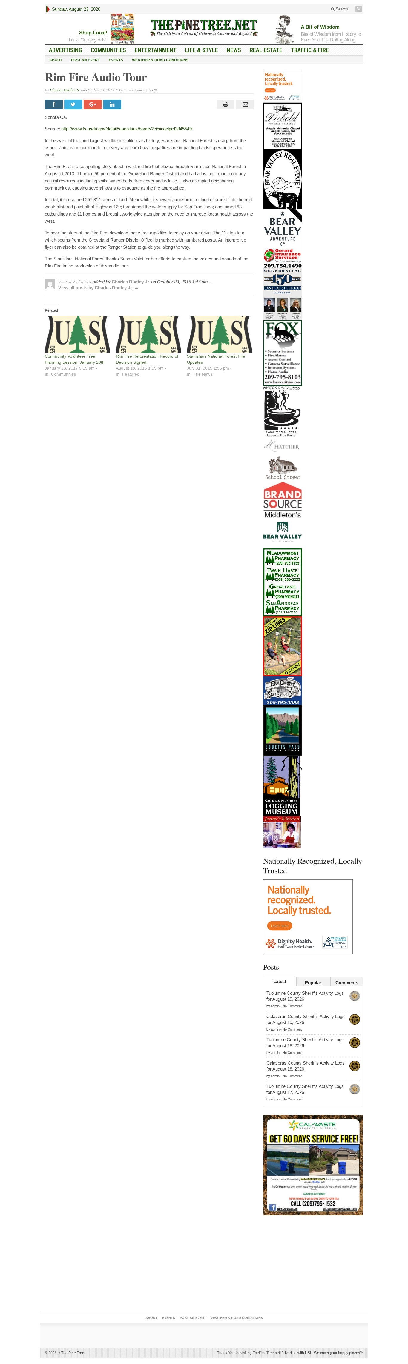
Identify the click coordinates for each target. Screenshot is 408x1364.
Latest (279, 981)
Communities (108, 50)
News (234, 50)
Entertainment (156, 50)
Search (341, 9)
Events (116, 60)
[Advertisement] (313, 1265)
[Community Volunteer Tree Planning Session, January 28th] (77, 334)
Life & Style (201, 50)
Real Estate (266, 50)
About (55, 60)
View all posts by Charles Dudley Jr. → (98, 287)
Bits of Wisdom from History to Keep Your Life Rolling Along (331, 37)
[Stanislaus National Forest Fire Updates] (219, 334)
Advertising (65, 50)
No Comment (292, 1006)
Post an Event (85, 60)
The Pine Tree (71, 1353)
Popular (313, 982)
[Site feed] (359, 9)
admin (275, 1006)
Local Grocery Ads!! (88, 40)
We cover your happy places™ (338, 1353)
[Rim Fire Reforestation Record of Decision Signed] (148, 334)
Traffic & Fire (310, 50)
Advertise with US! (296, 1353)
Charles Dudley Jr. (65, 90)
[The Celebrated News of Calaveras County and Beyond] (204, 27)
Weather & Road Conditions (160, 60)
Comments (346, 982)
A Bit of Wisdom (320, 27)
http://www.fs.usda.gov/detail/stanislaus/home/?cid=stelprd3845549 (126, 128)
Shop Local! (93, 33)
